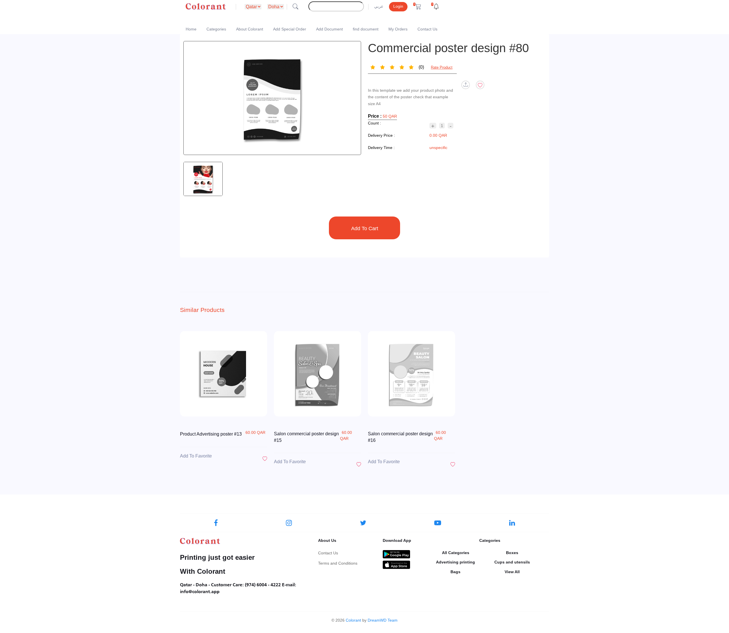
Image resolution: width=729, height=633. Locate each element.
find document (365, 29)
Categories (216, 29)
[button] (417, 6)
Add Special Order (289, 29)
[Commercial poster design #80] (272, 98)
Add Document (329, 29)
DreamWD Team (383, 620)
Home (191, 29)
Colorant (353, 620)
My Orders (397, 29)
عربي (378, 6)
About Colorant (249, 29)
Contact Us (427, 29)
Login (398, 6)
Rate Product (441, 67)
